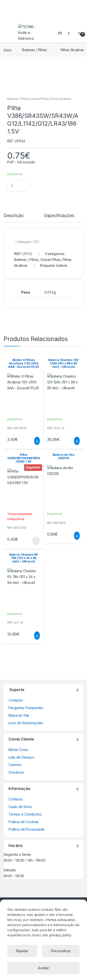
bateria (61, 265)
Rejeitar (22, 951)
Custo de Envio (20, 807)
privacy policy (60, 935)
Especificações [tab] (59, 215)
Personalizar (61, 951)
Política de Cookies (23, 822)
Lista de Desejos (21, 757)
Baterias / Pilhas (34, 50)
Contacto (15, 700)
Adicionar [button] (32, 441)
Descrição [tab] (14, 215)
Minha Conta (18, 750)
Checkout (16, 772)
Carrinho (15, 765)
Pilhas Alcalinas (60, 99)
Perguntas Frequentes (25, 708)
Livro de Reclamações (25, 723)
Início (8, 50)
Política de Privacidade (26, 829)
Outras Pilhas (39, 99)
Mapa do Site (18, 715)
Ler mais (36, 541)
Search (60, 32)
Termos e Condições (24, 814)
